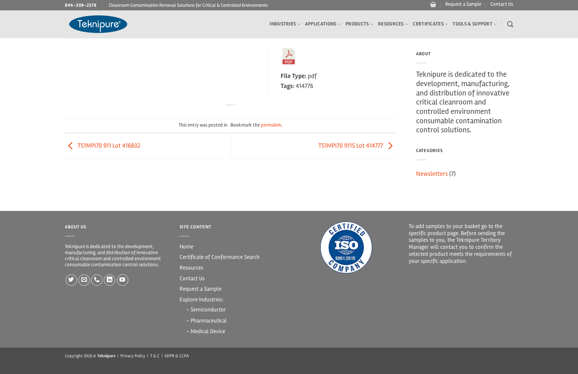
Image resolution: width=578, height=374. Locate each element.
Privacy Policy (132, 356)
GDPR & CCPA (177, 356)
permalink (271, 125)
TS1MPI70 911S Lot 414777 (351, 146)
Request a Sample (463, 4)
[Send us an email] (84, 280)
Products (357, 24)
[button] (432, 4)
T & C (155, 356)
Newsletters (432, 174)
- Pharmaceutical (206, 320)
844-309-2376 (81, 5)
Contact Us (501, 4)
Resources (391, 24)
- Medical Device (205, 331)
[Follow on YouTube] (122, 280)
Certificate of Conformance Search (220, 256)
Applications (320, 24)
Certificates (428, 24)
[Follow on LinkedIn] (109, 280)
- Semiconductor (206, 309)
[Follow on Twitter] (71, 280)
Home (186, 246)
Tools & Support (472, 24)
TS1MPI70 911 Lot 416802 (108, 146)
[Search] (510, 24)
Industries (283, 24)
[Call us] (97, 280)
